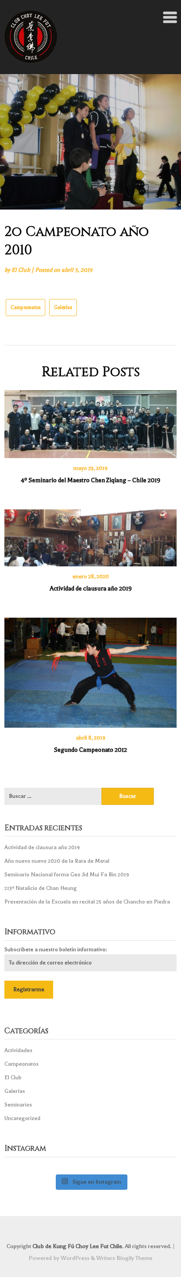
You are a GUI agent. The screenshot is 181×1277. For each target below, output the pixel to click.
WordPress (75, 1258)
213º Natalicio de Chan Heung (40, 888)
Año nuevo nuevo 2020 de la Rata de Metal (56, 861)
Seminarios (18, 1105)
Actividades (18, 1050)
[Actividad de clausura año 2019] (90, 535)
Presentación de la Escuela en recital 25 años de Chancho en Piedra (87, 902)
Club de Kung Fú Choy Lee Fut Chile (77, 1246)
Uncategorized (22, 1118)
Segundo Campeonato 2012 (90, 750)
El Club (20, 270)
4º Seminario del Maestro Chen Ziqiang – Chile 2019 (90, 480)
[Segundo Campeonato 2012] (90, 669)
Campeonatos (25, 307)
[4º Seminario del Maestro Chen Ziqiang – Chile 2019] (90, 421)
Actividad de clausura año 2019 (91, 588)
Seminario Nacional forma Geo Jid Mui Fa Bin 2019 (66, 874)
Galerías (63, 307)
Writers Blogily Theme (124, 1258)
